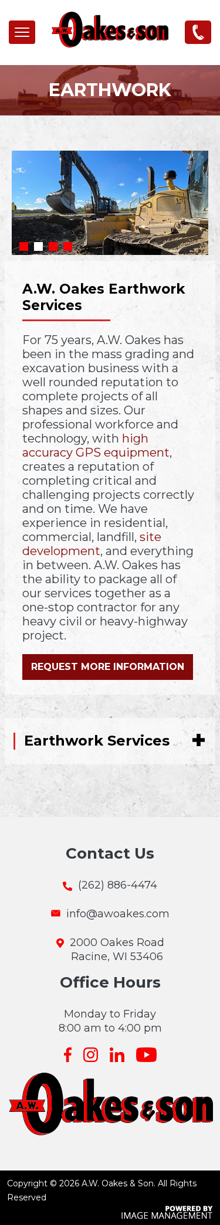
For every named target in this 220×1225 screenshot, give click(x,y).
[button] (22, 32)
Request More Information (107, 666)
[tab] (105, 741)
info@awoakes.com (118, 913)
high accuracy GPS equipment (96, 445)
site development (91, 544)
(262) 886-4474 (198, 32)
